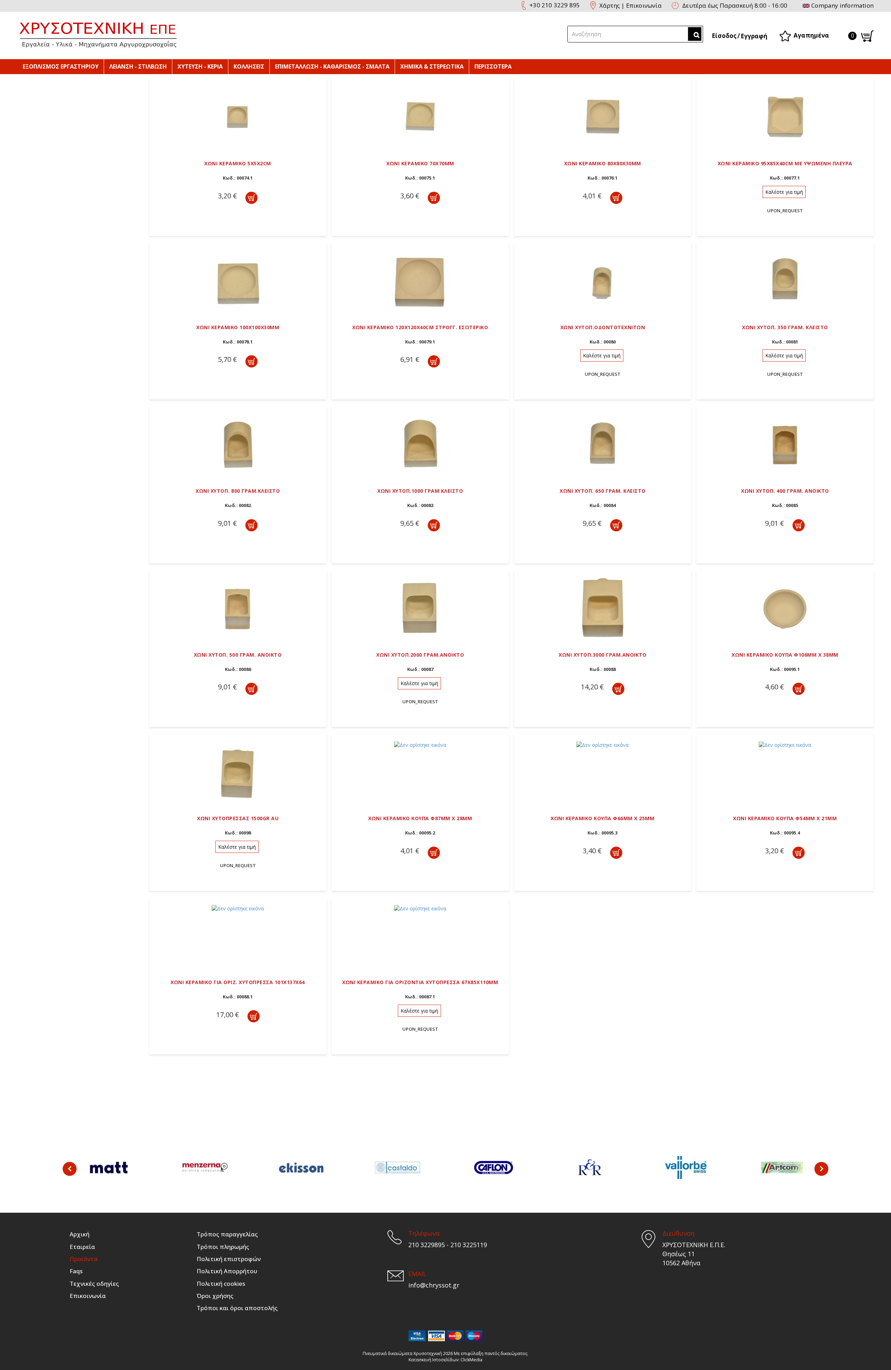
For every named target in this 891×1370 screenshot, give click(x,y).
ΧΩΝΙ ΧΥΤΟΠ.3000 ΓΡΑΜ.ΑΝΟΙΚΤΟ (602, 654)
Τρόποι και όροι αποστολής (237, 1308)
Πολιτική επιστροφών (229, 1259)
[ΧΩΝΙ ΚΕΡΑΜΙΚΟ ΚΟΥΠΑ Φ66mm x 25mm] (602, 744)
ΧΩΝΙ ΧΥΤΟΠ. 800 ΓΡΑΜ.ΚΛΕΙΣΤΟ (238, 491)
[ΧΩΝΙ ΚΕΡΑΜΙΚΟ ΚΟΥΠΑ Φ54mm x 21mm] (785, 744)
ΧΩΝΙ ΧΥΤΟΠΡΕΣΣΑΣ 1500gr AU (237, 818)
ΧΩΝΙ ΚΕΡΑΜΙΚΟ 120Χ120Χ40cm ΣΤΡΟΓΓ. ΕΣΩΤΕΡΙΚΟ (420, 327)
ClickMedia (471, 1360)
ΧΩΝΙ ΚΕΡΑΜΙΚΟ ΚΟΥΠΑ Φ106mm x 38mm (785, 654)
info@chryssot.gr (433, 1285)
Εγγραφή (754, 36)
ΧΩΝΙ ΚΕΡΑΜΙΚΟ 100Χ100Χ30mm (237, 327)
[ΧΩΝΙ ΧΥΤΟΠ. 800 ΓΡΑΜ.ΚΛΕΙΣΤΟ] (238, 443)
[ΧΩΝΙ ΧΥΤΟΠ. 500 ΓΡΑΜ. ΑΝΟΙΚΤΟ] (238, 607)
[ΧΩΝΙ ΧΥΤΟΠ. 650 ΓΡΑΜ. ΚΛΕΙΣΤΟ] (603, 443)
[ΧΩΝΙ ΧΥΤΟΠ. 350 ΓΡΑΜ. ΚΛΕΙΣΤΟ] (785, 279)
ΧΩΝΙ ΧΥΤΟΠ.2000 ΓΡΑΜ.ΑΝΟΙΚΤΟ (420, 654)
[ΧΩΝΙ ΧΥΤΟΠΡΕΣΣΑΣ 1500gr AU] (238, 771)
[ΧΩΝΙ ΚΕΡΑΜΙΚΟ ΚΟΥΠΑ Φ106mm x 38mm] (785, 607)
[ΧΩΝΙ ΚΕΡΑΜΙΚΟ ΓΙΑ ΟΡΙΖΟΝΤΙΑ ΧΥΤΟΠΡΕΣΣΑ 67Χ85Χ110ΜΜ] (420, 908)
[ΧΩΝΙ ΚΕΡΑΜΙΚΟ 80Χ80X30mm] (603, 115)
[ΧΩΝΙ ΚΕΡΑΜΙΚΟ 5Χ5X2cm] (238, 115)
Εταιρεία (82, 1247)
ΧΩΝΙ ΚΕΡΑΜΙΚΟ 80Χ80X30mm (602, 163)
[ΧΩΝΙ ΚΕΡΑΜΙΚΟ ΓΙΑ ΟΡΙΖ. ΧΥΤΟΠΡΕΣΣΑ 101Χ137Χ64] (238, 908)
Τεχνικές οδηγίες (94, 1284)
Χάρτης (609, 5)
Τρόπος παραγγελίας (227, 1234)
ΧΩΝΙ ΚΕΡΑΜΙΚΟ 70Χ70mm (420, 163)
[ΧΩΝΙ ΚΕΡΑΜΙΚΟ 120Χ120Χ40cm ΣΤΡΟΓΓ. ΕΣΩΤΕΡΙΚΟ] (420, 279)
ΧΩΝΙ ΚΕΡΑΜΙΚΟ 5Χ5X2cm (237, 163)
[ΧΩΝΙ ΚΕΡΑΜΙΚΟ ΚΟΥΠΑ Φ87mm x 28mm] (420, 744)
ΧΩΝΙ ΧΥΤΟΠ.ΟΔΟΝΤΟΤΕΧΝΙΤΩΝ (602, 327)
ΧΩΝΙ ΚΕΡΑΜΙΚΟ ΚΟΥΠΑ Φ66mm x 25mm (602, 818)
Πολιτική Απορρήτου (227, 1271)
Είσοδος (724, 36)
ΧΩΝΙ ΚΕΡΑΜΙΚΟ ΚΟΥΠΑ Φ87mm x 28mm (420, 818)
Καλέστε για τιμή (784, 192)
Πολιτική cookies (221, 1284)
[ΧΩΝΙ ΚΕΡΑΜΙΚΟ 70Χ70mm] (420, 115)
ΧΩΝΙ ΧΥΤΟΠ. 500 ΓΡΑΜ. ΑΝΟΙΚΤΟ (238, 654)
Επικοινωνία (644, 5)
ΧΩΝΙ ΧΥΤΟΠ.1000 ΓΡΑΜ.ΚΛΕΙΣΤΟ (420, 491)
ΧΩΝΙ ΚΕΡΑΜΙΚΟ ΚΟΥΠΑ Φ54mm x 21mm (785, 818)
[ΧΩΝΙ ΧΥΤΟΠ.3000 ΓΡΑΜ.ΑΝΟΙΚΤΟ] (603, 607)
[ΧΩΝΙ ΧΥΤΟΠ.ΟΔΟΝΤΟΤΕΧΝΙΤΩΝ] (603, 279)
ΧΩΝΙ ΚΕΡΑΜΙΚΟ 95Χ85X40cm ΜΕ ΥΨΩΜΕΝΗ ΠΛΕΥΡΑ (785, 163)
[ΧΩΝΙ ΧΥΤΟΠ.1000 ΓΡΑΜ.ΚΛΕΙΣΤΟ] (420, 443)
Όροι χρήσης (215, 1296)
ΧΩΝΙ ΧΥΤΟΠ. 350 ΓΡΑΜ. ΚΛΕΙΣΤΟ (785, 327)
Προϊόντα (84, 1259)
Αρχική (79, 1234)
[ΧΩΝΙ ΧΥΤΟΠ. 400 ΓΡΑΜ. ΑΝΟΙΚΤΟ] (785, 443)
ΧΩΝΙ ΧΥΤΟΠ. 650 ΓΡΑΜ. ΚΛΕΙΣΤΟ (603, 491)
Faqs (76, 1271)
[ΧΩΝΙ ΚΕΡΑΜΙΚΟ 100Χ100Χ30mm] (238, 279)
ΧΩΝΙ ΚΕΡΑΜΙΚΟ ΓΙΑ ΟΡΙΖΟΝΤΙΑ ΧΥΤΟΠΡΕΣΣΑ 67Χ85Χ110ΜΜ (420, 982)
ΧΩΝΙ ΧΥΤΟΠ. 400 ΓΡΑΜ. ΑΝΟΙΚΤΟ (785, 491)
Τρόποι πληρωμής (223, 1247)
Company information (842, 5)
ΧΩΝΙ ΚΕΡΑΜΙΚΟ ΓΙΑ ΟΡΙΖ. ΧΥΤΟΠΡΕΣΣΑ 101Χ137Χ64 (238, 982)
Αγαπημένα (811, 35)
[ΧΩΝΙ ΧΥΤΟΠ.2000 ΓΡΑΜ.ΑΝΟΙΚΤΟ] (420, 607)
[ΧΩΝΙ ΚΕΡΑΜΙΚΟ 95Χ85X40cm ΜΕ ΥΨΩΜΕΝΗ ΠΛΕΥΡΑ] (785, 115)
